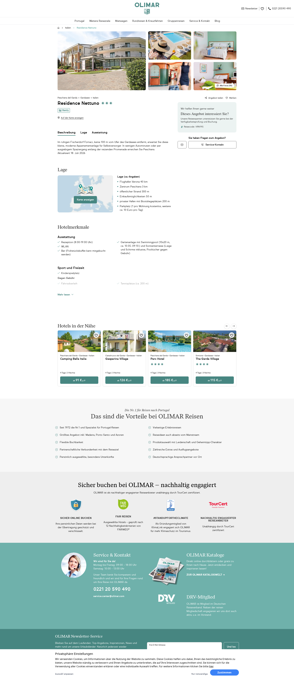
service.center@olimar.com (108, 596)
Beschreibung (66, 132)
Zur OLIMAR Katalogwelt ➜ (206, 574)
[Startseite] (58, 28)
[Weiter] (233, 326)
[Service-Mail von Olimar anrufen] (182, 144)
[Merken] (96, 335)
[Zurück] (227, 326)
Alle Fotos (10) (226, 86)
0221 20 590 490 (111, 589)
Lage (83, 132)
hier (211, 666)
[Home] (147, 8)
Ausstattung (99, 132)
